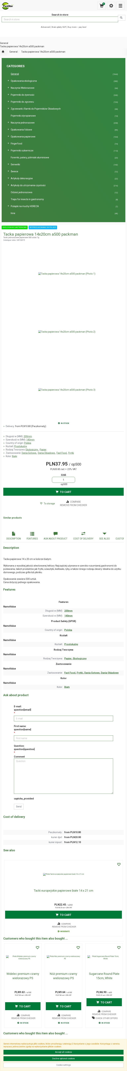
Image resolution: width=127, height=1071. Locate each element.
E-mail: (22, 708)
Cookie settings (63, 1065)
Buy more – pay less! (77, 27)
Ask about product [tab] (55, 538)
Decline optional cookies (63, 1058)
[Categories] (120, 6)
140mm (30, 439)
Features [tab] (32, 538)
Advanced (45, 27)
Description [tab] (13, 538)
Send (18, 806)
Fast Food (62, 453)
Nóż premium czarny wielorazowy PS (63, 976)
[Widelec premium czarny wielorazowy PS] (23, 957)
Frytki (71, 453)
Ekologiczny (32, 449)
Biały (14, 456)
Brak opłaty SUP (59, 27)
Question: (24, 748)
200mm (28, 436)
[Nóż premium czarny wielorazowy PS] (63, 957)
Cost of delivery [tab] (83, 538)
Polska (27, 443)
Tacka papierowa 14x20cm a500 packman (43, 51)
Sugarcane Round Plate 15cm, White (104, 976)
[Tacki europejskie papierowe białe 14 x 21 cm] (63, 874)
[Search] (121, 18)
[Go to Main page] (3, 52)
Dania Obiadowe (46, 453)
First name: (22, 728)
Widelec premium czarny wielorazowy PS (22, 976)
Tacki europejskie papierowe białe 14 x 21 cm (63, 890)
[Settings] (111, 6)
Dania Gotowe (29, 453)
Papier (43, 449)
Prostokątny (20, 446)
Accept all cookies (63, 1052)
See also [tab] (104, 538)
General (13, 51)
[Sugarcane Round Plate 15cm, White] (104, 957)
